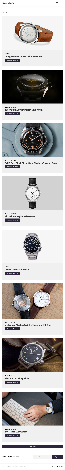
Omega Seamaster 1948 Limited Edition (24, 56)
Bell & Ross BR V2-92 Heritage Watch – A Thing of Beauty (32, 162)
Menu (58, 3)
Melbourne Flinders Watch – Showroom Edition (27, 325)
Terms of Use (23, 466)
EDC (7, 54)
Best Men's (8, 3)
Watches (13, 54)
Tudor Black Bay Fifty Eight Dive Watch (23, 109)
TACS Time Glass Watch (16, 431)
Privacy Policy (15, 466)
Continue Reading (12, 60)
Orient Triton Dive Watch (17, 269)
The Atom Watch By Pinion (17, 378)
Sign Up (11, 456)
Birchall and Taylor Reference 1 (20, 216)
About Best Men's (6, 466)
